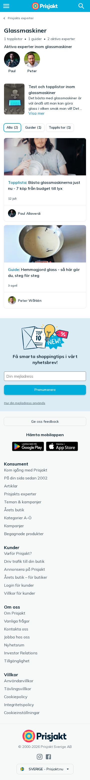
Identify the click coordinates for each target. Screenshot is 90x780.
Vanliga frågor (17, 621)
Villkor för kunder (19, 593)
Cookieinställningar (22, 712)
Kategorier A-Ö (18, 517)
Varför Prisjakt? (18, 553)
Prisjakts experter (21, 18)
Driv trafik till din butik (24, 561)
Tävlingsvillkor (17, 688)
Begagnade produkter (24, 533)
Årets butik (14, 509)
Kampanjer (14, 525)
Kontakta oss (16, 628)
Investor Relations (21, 652)
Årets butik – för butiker (25, 577)
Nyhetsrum (14, 644)
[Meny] (6, 6)
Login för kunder (19, 585)
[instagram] (39, 756)
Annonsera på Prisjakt (24, 569)
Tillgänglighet (17, 660)
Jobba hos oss (17, 636)
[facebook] (48, 756)
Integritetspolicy (19, 704)
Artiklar (11, 485)
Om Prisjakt (14, 613)
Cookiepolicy (16, 696)
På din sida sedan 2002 (26, 477)
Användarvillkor (18, 680)
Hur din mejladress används (24, 403)
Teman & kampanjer (22, 501)
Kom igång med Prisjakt (25, 470)
